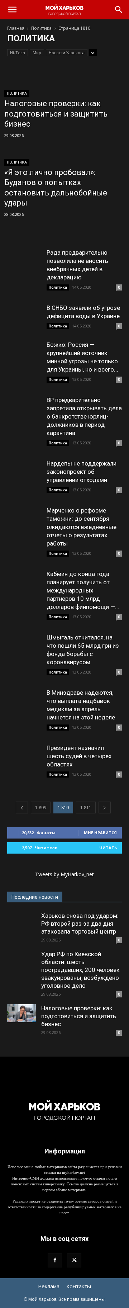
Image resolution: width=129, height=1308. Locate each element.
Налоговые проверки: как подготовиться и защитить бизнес (78, 1016)
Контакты (78, 1286)
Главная (15, 28)
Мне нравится (100, 832)
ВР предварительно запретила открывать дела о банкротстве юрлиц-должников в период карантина (84, 416)
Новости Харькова (67, 52)
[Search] (119, 9)
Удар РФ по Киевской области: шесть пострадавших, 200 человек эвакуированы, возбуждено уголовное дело (80, 969)
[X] (74, 1260)
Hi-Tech (17, 52)
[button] (12, 9)
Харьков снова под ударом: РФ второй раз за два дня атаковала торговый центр (80, 923)
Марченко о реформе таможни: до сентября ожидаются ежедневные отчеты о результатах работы (81, 527)
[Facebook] (55, 1260)
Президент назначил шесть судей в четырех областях (79, 756)
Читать (108, 847)
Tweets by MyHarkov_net (64, 874)
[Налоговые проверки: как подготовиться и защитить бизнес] (21, 1013)
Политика (41, 28)
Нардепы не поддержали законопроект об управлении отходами (81, 471)
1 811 (85, 807)
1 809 (40, 807)
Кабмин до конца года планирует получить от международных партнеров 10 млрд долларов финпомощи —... (83, 590)
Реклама (48, 1286)
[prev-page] (22, 807)
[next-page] (105, 807)
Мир (37, 52)
